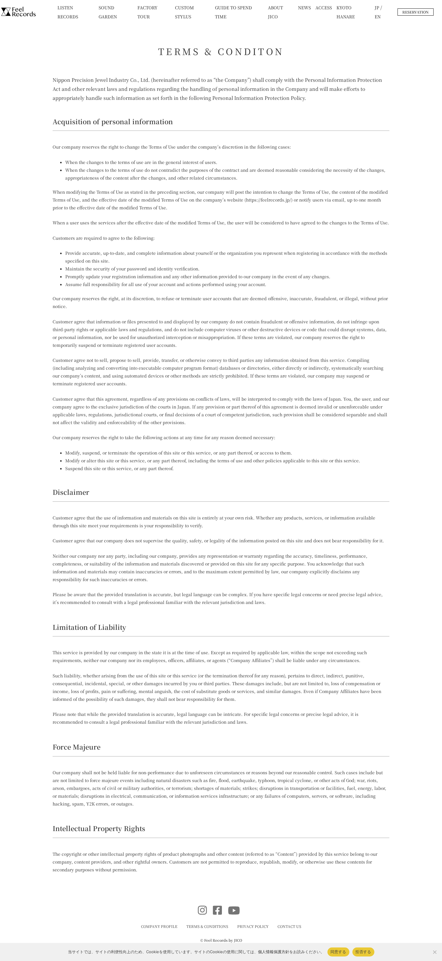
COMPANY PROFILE (159, 926)
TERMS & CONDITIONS (207, 926)
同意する (338, 951)
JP (377, 8)
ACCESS (323, 8)
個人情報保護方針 (273, 951)
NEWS (304, 8)
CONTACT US (289, 926)
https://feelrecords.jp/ (268, 200)
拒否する (363, 951)
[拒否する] (434, 952)
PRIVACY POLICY (253, 926)
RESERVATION (415, 11)
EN (378, 17)
